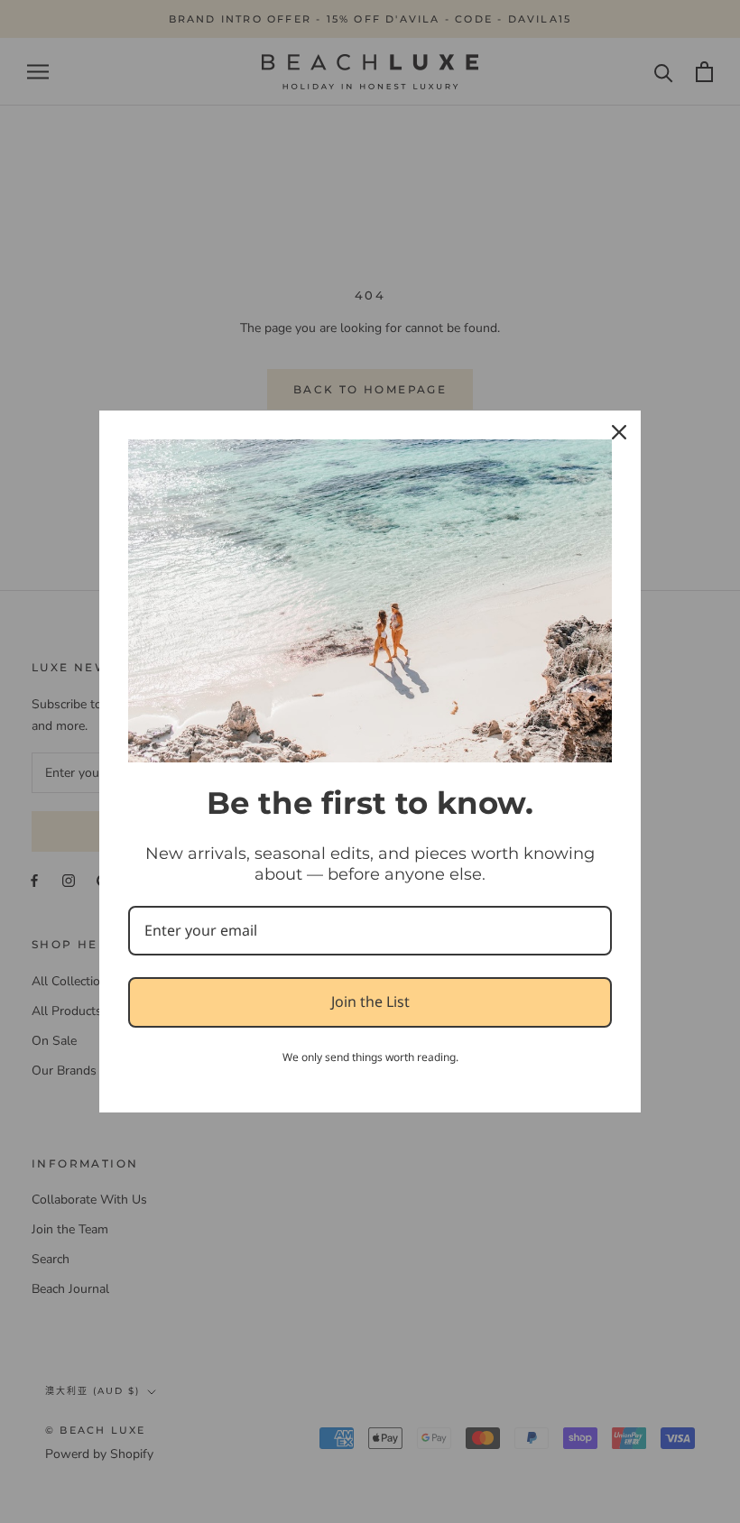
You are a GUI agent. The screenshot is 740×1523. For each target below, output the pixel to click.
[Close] (619, 432)
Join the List (370, 1001)
